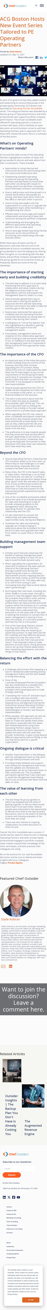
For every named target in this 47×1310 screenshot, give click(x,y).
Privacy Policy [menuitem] (11, 1257)
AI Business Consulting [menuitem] (14, 1229)
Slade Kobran (16, 51)
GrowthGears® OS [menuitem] (13, 1254)
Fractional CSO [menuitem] (11, 1214)
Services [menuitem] (9, 1207)
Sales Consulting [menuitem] (12, 1221)
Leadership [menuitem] (10, 1246)
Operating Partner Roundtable (27, 108)
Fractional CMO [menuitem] (11, 1210)
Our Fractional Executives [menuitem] (15, 1250)
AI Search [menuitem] (10, 1233)
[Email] (4, 966)
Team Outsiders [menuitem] (12, 1225)
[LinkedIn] (11, 966)
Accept (30, 1300)
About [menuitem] (9, 1243)
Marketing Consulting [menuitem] (14, 1218)
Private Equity (15, 862)
